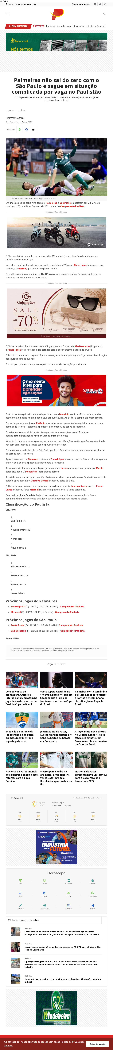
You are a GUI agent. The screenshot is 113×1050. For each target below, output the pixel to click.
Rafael (22, 268)
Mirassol (16, 612)
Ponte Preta (14, 349)
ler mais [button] (8, 1045)
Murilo (99, 468)
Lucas (64, 468)
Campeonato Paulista (72, 206)
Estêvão (40, 423)
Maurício (64, 414)
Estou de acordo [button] (97, 1044)
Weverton (31, 471)
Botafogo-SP (18, 606)
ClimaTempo (97, 798)
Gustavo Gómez (40, 480)
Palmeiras (51, 202)
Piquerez (33, 459)
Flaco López (81, 265)
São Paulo (65, 202)
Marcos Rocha (79, 486)
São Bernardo (82, 346)
